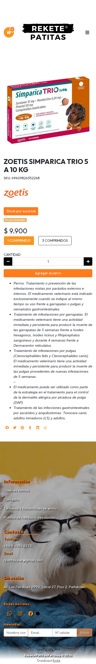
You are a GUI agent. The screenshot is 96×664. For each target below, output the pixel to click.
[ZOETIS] (16, 192)
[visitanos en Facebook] (30, 613)
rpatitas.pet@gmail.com (23, 560)
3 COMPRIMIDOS (55, 240)
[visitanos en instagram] (20, 613)
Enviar (85, 632)
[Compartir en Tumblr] (30, 427)
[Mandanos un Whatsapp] (9, 613)
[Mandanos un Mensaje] (37, 613)
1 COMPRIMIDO (19, 240)
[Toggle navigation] (87, 32)
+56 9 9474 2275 (18, 545)
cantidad (12, 254)
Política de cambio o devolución (29, 517)
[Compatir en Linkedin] (37, 427)
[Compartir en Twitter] (14, 427)
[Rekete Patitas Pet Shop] (48, 32)
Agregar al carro (48, 273)
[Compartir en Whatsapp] (45, 427)
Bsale (56, 660)
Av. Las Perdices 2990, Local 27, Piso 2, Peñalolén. (45, 586)
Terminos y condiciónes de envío (30, 508)
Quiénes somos (16, 490)
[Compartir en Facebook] (7, 427)
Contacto (11, 499)
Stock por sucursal (21, 211)
